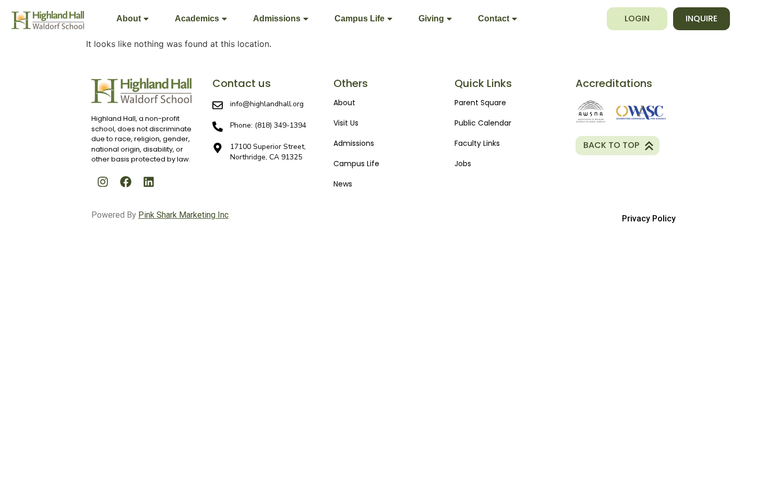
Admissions (277, 18)
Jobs (462, 163)
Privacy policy (649, 218)
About (128, 18)
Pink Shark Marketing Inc (183, 215)
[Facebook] (125, 181)
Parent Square (480, 102)
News (342, 184)
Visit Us (345, 123)
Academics (197, 18)
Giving (431, 18)
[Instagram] (102, 181)
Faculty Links (477, 143)
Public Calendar (482, 123)
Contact (493, 18)
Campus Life (359, 18)
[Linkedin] (148, 181)
